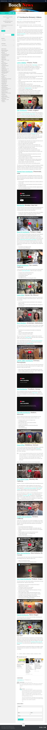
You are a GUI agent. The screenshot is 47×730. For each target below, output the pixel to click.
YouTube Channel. (30, 343)
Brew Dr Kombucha (23, 232)
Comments (20, 679)
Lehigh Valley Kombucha (25, 360)
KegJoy (2, 74)
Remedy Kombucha (4, 96)
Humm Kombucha (23, 615)
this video (30, 494)
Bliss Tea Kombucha (23, 553)
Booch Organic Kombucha (5, 54)
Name (19, 712)
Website (19, 715)
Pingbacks (28, 679)
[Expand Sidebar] (46, 13)
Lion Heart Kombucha (24, 579)
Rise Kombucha (3, 98)
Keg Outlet (3, 76)
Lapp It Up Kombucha (4, 85)
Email (32, 712)
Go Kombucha (3, 67)
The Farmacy (34, 64)
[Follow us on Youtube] (13, 13)
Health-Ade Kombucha (24, 516)
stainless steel (36, 653)
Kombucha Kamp (4, 83)
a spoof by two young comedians (30, 488)
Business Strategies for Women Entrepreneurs (20, 665)
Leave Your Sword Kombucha (36, 340)
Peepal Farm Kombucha (24, 171)
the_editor (20, 19)
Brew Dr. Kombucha (4, 63)
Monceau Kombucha (4, 91)
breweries (20, 653)
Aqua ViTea (20, 445)
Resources (10, 1)
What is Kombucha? (16, 1)
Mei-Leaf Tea (33, 133)
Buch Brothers (21, 323)
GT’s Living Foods (23, 479)
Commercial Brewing (21, 13)
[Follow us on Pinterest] (10, 13)
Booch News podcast (26, 270)
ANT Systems (35, 392)
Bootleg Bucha (3, 56)
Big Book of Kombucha (21, 33)
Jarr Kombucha (22, 110)
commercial (24, 653)
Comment (19, 706)
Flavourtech (38, 448)
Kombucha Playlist (24, 1)
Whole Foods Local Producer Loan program (28, 239)
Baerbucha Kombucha (4, 50)
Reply (20, 687)
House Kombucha (22, 265)
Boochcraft (3, 52)
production (32, 653)
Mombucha (20, 205)
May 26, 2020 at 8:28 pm (28, 682)
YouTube (40, 653)
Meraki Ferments (28, 88)
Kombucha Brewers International (6, 78)
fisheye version (28, 337)
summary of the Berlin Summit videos (28, 113)
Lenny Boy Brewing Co (4, 89)
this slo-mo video (26, 495)
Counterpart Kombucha (4, 65)
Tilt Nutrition (3, 100)
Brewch (2, 61)
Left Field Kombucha (4, 87)
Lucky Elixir (20, 295)
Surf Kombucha (22, 389)
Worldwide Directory (4, 1)
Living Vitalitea (21, 62)
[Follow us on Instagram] (12, 13)
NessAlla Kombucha (23, 412)
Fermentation (28, 653)
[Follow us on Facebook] (9, 13)
